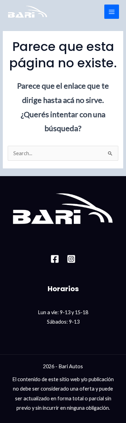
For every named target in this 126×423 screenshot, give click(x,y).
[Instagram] (71, 259)
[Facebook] (54, 259)
